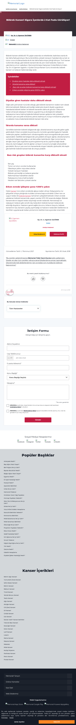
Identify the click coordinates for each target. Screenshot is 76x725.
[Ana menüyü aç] (3, 3)
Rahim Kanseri (9, 586)
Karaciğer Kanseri (9, 626)
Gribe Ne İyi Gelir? (10, 489)
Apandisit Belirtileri (10, 486)
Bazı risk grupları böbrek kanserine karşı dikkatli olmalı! (34, 87)
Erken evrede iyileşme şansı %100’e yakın (28, 90)
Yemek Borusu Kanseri (11, 595)
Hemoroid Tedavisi (10, 492)
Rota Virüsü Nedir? (10, 531)
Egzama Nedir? (9, 476)
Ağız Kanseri (8, 601)
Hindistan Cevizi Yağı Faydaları (14, 495)
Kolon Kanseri (8, 629)
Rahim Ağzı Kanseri (10, 577)
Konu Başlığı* (16, 375)
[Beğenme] (43, 279)
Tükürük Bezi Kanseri (11, 623)
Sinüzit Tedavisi (9, 540)
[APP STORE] (15, 704)
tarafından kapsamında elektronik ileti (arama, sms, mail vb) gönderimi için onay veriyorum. (37, 411)
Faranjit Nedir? (9, 483)
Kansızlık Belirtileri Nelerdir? (13, 512)
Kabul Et (57, 722)
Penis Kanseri (8, 656)
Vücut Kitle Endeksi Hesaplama (14, 509)
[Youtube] (47, 441)
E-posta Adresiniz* (14, 363)
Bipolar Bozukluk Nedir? (12, 470)
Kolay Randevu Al (39, 234)
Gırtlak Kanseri (9, 613)
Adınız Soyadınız (13, 344)
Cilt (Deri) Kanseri (9, 607)
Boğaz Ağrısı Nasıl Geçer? (12, 473)
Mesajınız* (11, 383)
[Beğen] (33, 279)
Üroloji (48, 223)
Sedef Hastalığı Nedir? (11, 534)
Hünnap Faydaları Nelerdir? (13, 498)
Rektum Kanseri (9, 589)
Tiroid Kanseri (8, 592)
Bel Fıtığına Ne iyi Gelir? (12, 467)
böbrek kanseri (25, 196)
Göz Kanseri (8, 616)
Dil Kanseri (7, 610)
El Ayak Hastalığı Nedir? (12, 479)
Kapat (12, 718)
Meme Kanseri (8, 638)
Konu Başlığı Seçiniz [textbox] (17, 377)
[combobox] (23, 309)
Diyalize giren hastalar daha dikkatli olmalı (28, 81)
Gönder (38, 420)
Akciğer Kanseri (9, 604)
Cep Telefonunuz (13, 356)
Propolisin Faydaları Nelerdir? (13, 528)
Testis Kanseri (8, 598)
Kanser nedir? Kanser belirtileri (14, 619)
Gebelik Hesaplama (10, 552)
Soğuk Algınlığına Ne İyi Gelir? (14, 543)
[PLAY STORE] (33, 704)
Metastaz (7, 644)
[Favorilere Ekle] (10, 292)
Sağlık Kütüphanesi (11, 9)
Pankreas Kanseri (9, 653)
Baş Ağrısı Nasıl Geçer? (11, 464)
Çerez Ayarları (19, 722)
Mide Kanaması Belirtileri (12, 521)
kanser (13, 191)
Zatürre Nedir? (8, 549)
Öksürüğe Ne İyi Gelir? (11, 525)
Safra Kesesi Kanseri (10, 583)
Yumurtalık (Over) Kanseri (12, 580)
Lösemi (6, 635)
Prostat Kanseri (9, 659)
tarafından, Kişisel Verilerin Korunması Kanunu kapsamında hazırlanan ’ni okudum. (34, 406)
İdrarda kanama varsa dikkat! (23, 84)
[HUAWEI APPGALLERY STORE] (57, 704)
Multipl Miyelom (9, 650)
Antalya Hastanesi (48, 227)
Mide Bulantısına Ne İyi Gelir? (13, 518)
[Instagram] (29, 441)
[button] (71, 3)
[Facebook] (19, 441)
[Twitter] (38, 441)
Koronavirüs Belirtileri (11, 515)
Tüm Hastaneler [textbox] (16, 309)
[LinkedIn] (56, 441)
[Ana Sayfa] (16, 3)
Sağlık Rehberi (23, 9)
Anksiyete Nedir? (9, 461)
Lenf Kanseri (8, 632)
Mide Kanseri (8, 647)
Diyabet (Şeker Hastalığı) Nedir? (14, 555)
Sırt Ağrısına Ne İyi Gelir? (12, 537)
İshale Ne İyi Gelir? (10, 506)
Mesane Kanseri (9, 641)
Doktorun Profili (59, 234)
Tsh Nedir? (7, 546)
